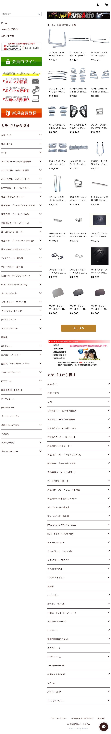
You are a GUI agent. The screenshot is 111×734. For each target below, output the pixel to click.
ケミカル (51, 683)
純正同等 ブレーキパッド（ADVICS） (64, 454)
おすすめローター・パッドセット (61, 437)
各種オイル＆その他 (56, 674)
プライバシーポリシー (58, 718)
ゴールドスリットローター (59, 481)
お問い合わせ (7, 35)
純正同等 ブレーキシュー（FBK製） (63, 490)
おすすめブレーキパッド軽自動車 (62, 410)
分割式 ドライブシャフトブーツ (61, 613)
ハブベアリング (54, 692)
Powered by (75, 729)
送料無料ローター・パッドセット (61, 472)
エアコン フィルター (57, 604)
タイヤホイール (54, 657)
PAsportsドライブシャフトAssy (61, 525)
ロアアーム (52, 630)
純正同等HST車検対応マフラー (62, 498)
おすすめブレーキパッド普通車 (61, 419)
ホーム (50, 25)
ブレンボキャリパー (56, 700)
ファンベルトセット (55, 577)
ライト (50, 402)
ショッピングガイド (9, 29)
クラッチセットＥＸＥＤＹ (58, 560)
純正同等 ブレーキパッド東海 (61, 463)
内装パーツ (52, 384)
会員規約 (101, 718)
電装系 (50, 586)
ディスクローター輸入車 (58, 507)
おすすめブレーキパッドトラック (61, 428)
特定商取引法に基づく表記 (82, 718)
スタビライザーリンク (57, 621)
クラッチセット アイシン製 (59, 551)
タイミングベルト (55, 569)
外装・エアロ (62, 25)
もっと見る (78, 328)
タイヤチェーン (54, 648)
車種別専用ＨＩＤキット (58, 639)
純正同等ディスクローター (59, 446)
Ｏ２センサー (53, 595)
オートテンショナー (56, 542)
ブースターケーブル (56, 665)
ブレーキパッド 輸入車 (58, 516)
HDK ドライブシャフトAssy (60, 533)
